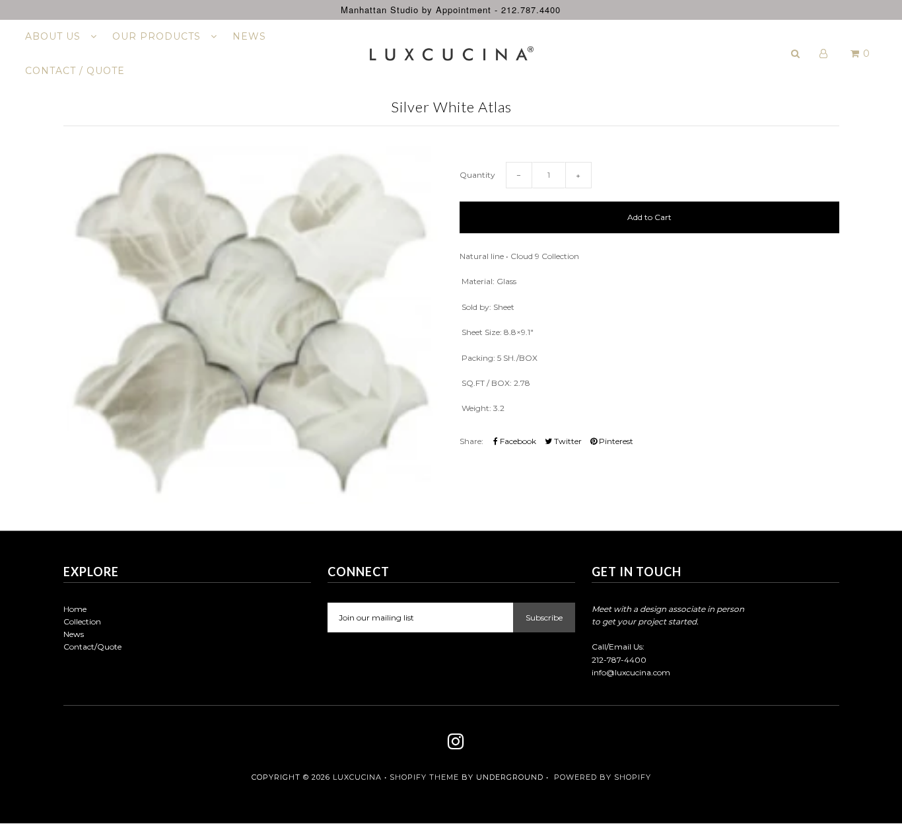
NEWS (249, 36)
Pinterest (615, 441)
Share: (471, 441)
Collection (82, 621)
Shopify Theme (424, 777)
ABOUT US (54, 36)
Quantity (477, 175)
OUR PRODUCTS (158, 36)
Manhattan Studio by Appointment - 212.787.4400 (451, 9)
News (73, 634)
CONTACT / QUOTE (75, 71)
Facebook (517, 441)
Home (75, 609)
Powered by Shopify (602, 777)
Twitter (567, 441)
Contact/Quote (92, 647)
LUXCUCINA (357, 777)
